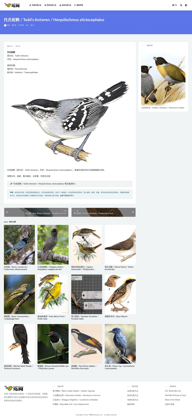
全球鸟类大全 (66, 5)
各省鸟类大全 (51, 5)
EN (175, 5)
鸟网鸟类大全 (36, 5)
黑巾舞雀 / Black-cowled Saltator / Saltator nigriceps (74, 391)
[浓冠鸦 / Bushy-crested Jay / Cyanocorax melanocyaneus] (19, 245)
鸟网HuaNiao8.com (95, 415)
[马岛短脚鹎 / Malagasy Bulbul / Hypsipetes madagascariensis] (52, 245)
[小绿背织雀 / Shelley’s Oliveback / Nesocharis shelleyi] (163, 77)
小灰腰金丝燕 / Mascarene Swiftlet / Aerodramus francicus (76, 395)
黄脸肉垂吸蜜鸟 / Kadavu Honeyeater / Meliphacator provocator (82, 269)
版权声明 (80, 5)
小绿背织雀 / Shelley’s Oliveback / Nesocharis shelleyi (162, 108)
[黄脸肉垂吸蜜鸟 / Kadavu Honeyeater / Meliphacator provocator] (86, 245)
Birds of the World (172, 400)
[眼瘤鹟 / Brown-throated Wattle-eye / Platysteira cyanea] (52, 344)
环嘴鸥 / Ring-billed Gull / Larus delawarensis (71, 404)
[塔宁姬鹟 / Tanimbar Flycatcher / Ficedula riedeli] (86, 294)
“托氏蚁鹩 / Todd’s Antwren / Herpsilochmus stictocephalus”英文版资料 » (44, 184)
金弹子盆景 (169, 404)
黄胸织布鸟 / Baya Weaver (116, 317)
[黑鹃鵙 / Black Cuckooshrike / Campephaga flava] (19, 294)
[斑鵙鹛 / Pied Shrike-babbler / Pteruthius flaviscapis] (86, 344)
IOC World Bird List (173, 391)
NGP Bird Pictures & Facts (175, 395)
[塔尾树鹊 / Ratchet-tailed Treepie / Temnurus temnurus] (19, 344)
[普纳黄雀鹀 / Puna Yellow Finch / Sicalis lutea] (52, 294)
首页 (11, 46)
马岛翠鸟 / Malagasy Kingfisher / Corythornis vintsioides (75, 400)
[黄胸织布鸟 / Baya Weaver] (120, 294)
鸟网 (8, 25)
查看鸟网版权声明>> (67, 195)
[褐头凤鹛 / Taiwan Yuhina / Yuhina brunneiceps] (120, 245)
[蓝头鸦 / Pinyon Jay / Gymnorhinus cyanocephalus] (120, 344)
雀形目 (14, 25)
